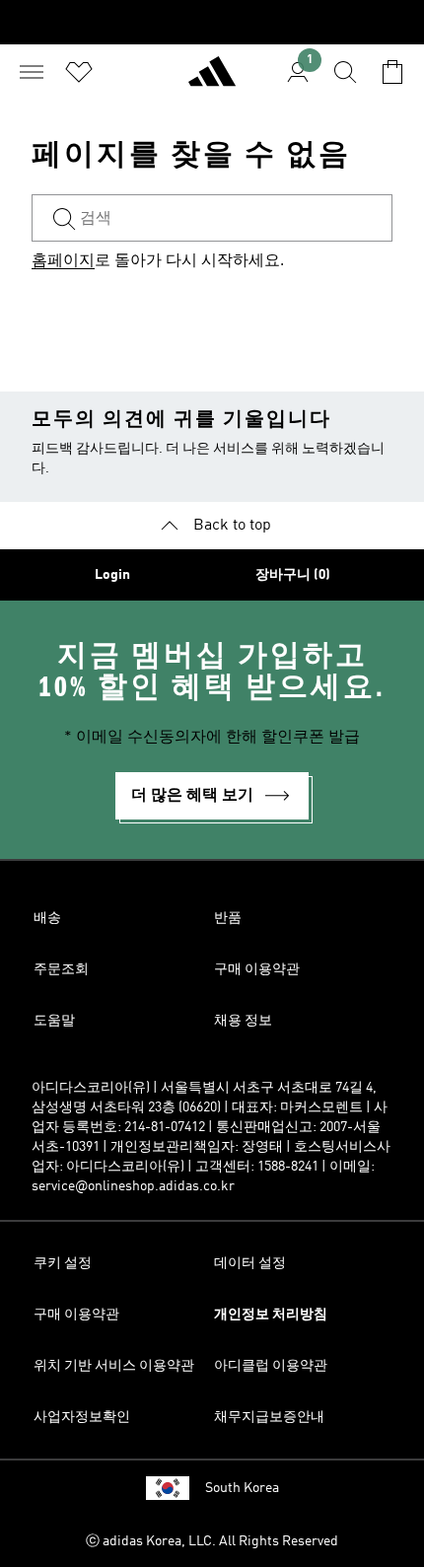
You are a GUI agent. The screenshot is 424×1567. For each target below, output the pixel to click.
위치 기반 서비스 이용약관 (114, 1366)
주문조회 (61, 969)
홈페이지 (63, 261)
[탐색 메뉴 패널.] (31, 72)
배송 (47, 918)
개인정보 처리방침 (270, 1314)
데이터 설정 (250, 1263)
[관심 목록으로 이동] (79, 72)
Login (112, 575)
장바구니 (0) (292, 575)
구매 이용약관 (257, 969)
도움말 (54, 1021)
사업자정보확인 (82, 1417)
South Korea (242, 1488)
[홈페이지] (212, 80)
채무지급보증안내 (269, 1417)
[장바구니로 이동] (392, 72)
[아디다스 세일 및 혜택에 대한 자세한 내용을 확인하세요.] (212, 22)
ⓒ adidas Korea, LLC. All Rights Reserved (212, 1541)
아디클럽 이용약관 (270, 1366)
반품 (228, 918)
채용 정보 (243, 1021)
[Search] (345, 72)
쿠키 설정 (63, 1263)
